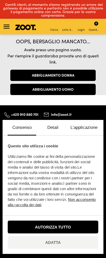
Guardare (95, 26)
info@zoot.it (61, 114)
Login (81, 30)
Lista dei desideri (68, 30)
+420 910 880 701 (25, 114)
